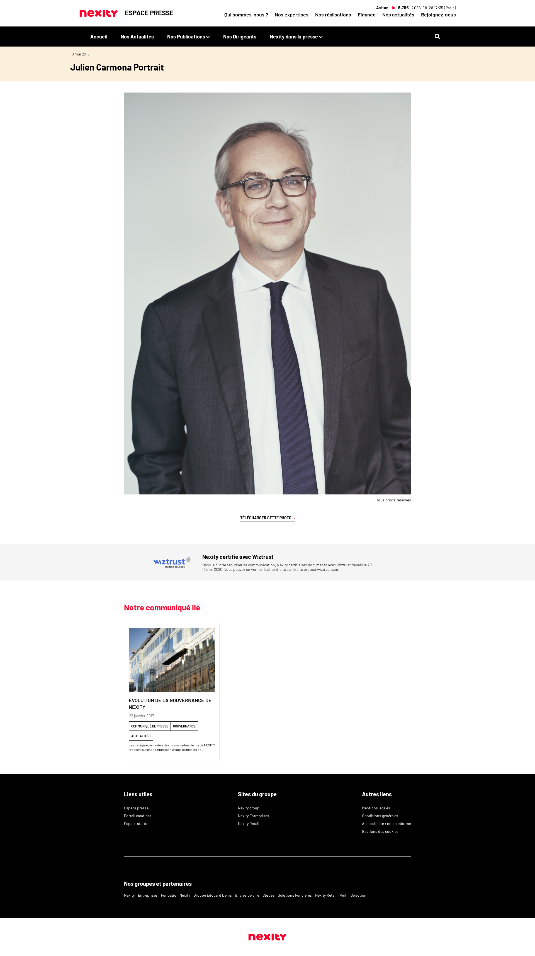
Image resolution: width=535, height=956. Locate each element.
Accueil (98, 36)
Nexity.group (248, 807)
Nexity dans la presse (294, 36)
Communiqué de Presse (149, 726)
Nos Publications (186, 36)
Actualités (140, 736)
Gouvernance (184, 726)
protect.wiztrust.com (321, 569)
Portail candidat (137, 815)
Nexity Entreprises (253, 815)
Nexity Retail (248, 823)
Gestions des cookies (380, 831)
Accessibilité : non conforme (386, 823)
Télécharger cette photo (266, 517)
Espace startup (137, 823)
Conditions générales (380, 815)
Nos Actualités (137, 36)
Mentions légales (376, 807)
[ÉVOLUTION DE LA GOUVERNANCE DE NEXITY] (172, 660)
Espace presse (136, 807)
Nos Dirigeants (239, 36)
